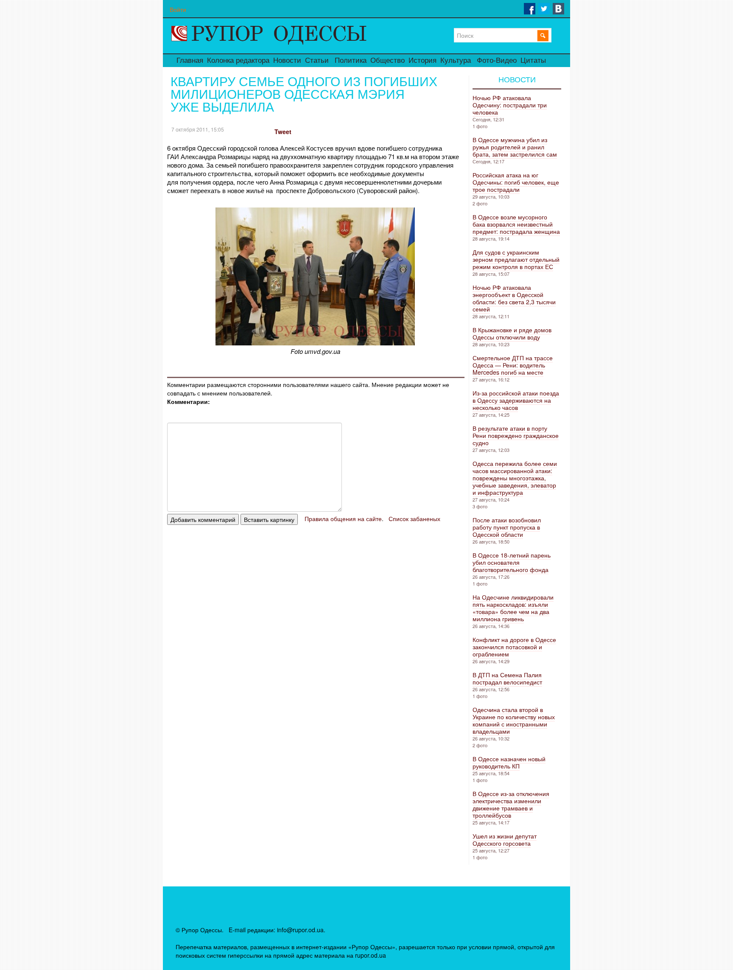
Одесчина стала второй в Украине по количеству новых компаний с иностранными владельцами (514, 720)
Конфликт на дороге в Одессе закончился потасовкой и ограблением (514, 646)
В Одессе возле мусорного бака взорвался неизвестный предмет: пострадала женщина (516, 224)
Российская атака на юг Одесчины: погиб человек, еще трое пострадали (516, 182)
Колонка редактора (238, 60)
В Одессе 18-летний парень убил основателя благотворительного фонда (512, 562)
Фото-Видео (497, 60)
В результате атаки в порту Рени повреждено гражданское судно (516, 435)
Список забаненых (414, 518)
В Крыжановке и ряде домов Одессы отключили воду (512, 333)
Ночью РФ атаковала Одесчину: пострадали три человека (510, 104)
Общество (387, 60)
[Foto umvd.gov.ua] (315, 342)
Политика (350, 60)
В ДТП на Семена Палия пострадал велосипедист (507, 678)
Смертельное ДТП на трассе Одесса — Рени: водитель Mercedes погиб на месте (513, 364)
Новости (287, 60)
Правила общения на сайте (343, 518)
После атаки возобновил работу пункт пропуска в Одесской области (507, 527)
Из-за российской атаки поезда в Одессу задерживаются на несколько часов (516, 400)
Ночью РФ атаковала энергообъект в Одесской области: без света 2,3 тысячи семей (514, 298)
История (422, 60)
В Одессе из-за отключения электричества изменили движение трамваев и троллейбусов (511, 804)
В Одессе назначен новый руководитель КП (509, 762)
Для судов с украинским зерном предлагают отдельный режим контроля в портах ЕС (516, 259)
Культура (455, 60)
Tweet (282, 131)
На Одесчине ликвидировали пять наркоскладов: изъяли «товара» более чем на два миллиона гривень (513, 608)
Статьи (317, 60)
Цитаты (533, 60)
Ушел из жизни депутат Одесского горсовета (505, 839)
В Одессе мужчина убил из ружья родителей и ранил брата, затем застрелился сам (515, 146)
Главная (189, 60)
